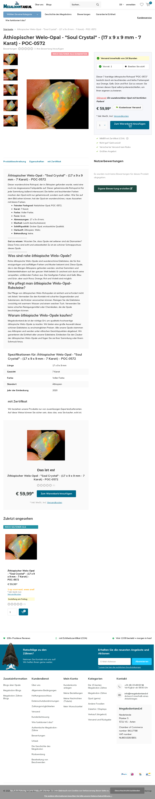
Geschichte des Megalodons (58, 14)
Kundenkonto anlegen (70, 686)
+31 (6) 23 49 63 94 (134, 685)
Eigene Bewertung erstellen (114, 188)
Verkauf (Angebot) (97, 714)
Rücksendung (38, 754)
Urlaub (35, 741)
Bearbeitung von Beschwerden (40, 761)
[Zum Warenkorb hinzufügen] (23, 612)
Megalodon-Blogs (12, 690)
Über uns (39, 4)
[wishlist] (141, 4)
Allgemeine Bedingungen (44, 690)
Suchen (97, 5)
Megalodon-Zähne (97, 693)
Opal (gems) (94, 698)
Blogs (49, 4)
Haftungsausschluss (42, 695)
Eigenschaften (36, 161)
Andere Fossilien (96, 703)
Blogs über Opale (12, 685)
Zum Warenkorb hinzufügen (56, 493)
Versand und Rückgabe (99, 719)
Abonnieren (141, 661)
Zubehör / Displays (97, 709)
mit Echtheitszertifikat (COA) (73, 638)
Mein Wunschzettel (73, 706)
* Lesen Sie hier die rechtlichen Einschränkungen (119, 667)
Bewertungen (83, 14)
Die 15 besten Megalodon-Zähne (97, 686)
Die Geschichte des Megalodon (41, 747)
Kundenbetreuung (40, 717)
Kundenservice (144, 17)
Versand (36, 711)
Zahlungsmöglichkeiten (43, 706)
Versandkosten (121, 116)
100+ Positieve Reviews (18, 638)
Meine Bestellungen (73, 693)
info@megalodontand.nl (136, 693)
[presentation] (85, 104)
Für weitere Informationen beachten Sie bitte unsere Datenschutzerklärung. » (78, 796)
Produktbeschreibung (14, 161)
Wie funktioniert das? (15, 20)
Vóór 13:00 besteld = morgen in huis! (134, 638)
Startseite (8, 29)
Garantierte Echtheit (105, 14)
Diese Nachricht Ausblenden (127, 790)
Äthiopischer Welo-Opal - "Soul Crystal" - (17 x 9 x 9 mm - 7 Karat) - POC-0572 (21, 575)
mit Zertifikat (54, 161)
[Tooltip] (127, 138)
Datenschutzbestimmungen (45, 701)
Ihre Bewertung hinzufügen (50, 48)
